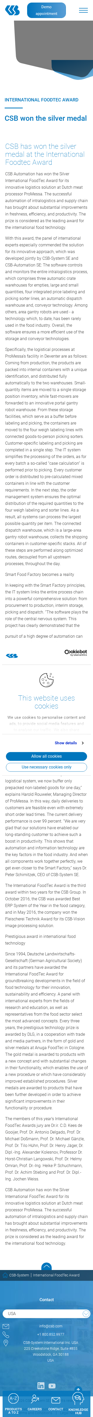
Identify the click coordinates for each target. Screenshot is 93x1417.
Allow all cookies (46, 756)
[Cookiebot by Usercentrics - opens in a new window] (64, 653)
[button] (83, 10)
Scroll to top (46, 1266)
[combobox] (46, 1313)
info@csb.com (50, 1326)
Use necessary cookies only (47, 767)
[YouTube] (52, 1385)
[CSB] (13, 10)
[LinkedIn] (40, 1385)
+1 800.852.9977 (50, 1334)
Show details (66, 743)
